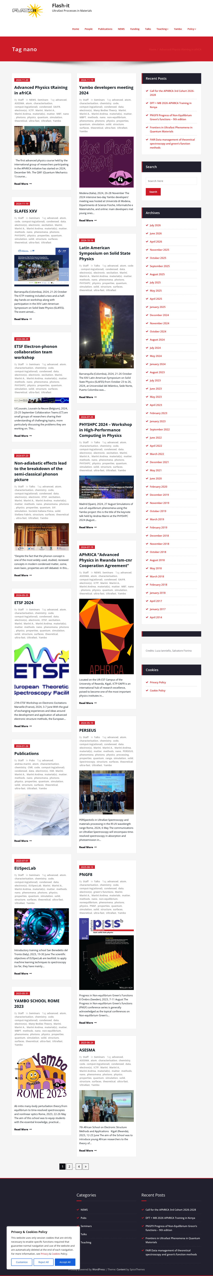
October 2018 (158, 552)
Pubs (32, 760)
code (17, 221)
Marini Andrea (23, 113)
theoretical (21, 120)
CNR (30, 767)
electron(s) (21, 110)
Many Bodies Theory (40, 1023)
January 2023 (158, 421)
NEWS (121, 29)
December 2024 (159, 315)
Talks (148, 29)
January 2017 (158, 609)
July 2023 (155, 380)
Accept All (65, 1262)
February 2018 (158, 584)
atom (29, 103)
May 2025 (156, 290)
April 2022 (156, 445)
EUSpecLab (25, 868)
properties (43, 235)
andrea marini (23, 763)
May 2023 (156, 396)
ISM (52, 770)
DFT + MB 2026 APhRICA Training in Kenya (170, 1217)
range (109, 758)
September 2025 (160, 266)
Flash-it (61, 5)
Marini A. (49, 110)
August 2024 (157, 339)
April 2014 (156, 617)
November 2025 (159, 249)
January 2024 (158, 364)
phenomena (41, 232)
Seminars (43, 99)
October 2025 (158, 258)
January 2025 (158, 307)
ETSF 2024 (23, 602)
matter (51, 113)
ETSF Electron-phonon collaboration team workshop (35, 352)
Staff (21, 99)
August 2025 (157, 274)
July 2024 (155, 347)
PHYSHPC (20, 235)
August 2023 (157, 372)
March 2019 (157, 519)
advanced (61, 99)
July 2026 (155, 225)
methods (20, 232)
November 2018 (159, 543)
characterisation (43, 103)
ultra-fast (34, 120)
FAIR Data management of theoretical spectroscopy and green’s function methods (172, 143)
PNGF (93, 905)
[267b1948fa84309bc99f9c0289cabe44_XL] (106, 792)
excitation (47, 225)
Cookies (56, 1253)
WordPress (98, 1269)
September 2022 (160, 429)
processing (122, 754)
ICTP (31, 110)
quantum (42, 117)
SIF (54, 507)
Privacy (45, 1253)
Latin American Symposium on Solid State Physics (104, 253)
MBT (58, 113)
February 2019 (158, 527)
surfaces (53, 239)
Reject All (43, 1262)
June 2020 (156, 478)
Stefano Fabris (23, 514)
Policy (191, 29)
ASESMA (19, 103)
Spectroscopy (87, 761)
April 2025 (156, 298)
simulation (56, 117)
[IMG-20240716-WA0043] (106, 636)
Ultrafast (46, 120)
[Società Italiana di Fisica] (41, 537)
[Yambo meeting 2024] (106, 162)
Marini (39, 110)
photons (21, 117)
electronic (34, 225)
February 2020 (158, 486)
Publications (105, 29)
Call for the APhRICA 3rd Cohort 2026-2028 (171, 1209)
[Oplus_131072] (41, 140)
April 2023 (156, 405)
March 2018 (157, 576)
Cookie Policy (157, 690)
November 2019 (159, 503)
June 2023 (156, 388)
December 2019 (159, 494)
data (63, 221)
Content (121, 1269)
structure (41, 239)
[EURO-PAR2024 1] (106, 487)
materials (114, 895)
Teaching (162, 29)
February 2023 (158, 413)
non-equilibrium (51, 1030)
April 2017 (156, 601)
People (89, 29)
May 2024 (156, 356)
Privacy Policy (158, 682)
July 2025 (155, 282)
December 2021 (159, 462)
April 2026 (156, 241)
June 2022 (156, 437)
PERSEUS (87, 730)
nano (66, 113)
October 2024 (158, 331)
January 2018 (158, 592)
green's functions (103, 891)
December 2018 (159, 535)
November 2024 (159, 323)
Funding (134, 29)
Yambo (178, 29)
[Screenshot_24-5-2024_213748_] (41, 1075)
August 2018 (157, 560)
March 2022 (157, 454)
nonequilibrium (88, 902)
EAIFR (56, 106)
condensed (45, 106)
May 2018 (156, 568)
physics (31, 117)
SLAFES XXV (25, 211)
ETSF (44, 497)
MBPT (18, 1030)
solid (31, 239)
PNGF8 (85, 874)
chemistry (40, 367)
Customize (22, 1262)
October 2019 (158, 511)
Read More (21, 183)
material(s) (39, 113)
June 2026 (156, 233)
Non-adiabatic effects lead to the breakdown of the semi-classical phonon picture (40, 471)
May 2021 (156, 470)
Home (75, 29)
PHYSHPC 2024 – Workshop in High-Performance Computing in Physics (105, 430)
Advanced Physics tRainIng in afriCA (180, 49)
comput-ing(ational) (26, 106)
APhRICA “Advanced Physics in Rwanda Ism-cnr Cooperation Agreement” (105, 560)
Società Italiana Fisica (41, 511)
